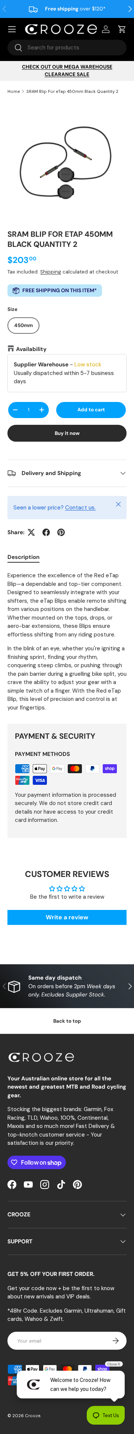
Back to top (67, 1021)
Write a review (67, 917)
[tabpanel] (67, 641)
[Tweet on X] (31, 532)
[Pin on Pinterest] (61, 532)
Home (13, 91)
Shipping (50, 272)
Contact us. (80, 507)
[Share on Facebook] (46, 532)
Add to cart (91, 409)
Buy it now (67, 433)
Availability (31, 349)
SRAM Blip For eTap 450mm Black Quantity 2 (72, 91)
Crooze (32, 1415)
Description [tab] (23, 557)
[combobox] (67, 47)
